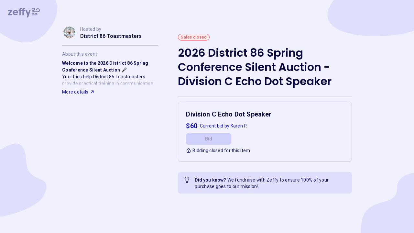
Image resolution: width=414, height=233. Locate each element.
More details (75, 91)
